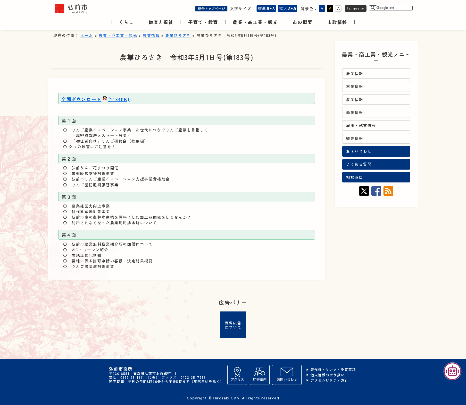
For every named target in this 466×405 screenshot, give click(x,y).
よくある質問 (359, 164)
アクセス (237, 379)
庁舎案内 (259, 379)
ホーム (86, 35)
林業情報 (354, 86)
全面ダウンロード (95, 99)
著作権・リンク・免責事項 (333, 370)
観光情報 (354, 138)
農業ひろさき (178, 35)
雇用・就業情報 (361, 125)
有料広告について (233, 325)
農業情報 (151, 35)
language (355, 7)
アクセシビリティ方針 (329, 380)
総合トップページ (211, 8)
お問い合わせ (359, 151)
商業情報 (354, 112)
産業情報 (354, 99)
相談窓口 (354, 177)
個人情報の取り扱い (327, 375)
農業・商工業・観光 (118, 35)
